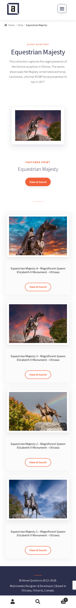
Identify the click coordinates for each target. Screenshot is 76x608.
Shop (20, 25)
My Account (12, 601)
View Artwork (38, 182)
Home (11, 25)
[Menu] (62, 8)
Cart (58, 598)
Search (38, 601)
